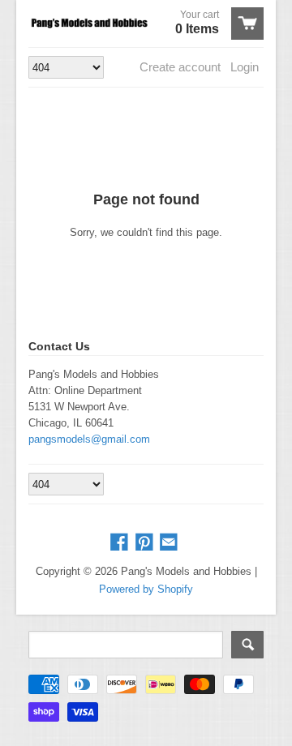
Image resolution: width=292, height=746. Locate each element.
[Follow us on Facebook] (120, 543)
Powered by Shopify (146, 589)
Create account (180, 67)
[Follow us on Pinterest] (146, 543)
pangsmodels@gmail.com (89, 439)
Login (244, 67)
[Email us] (170, 543)
